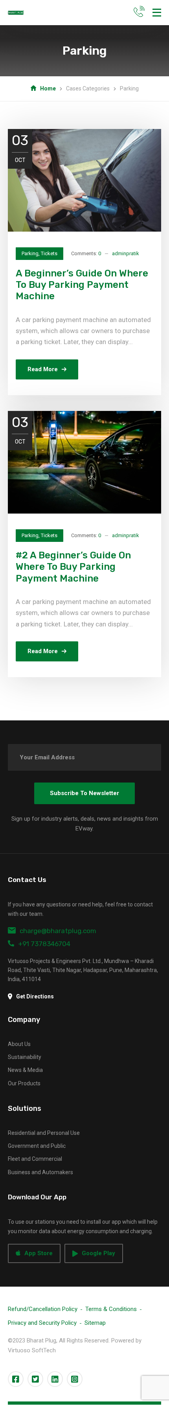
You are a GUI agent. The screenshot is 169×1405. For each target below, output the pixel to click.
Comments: (86, 253)
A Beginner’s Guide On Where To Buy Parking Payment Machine (82, 285)
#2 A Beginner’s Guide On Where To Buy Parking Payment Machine (73, 567)
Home (48, 88)
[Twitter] (35, 1379)
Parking (30, 253)
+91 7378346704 (44, 944)
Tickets (49, 253)
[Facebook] (16, 1379)
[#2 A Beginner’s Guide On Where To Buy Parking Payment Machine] (84, 462)
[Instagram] (75, 1379)
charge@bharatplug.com (58, 931)
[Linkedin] (55, 1379)
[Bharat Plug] (16, 12)
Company (24, 1019)
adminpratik (125, 253)
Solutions (24, 1108)
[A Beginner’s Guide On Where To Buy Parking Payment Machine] (84, 180)
